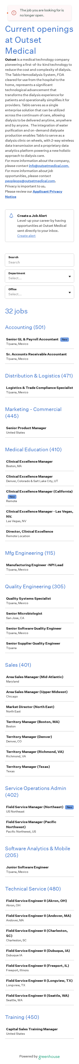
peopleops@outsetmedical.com (30, 181)
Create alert (26, 236)
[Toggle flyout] (69, 276)
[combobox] (8, 278)
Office (12, 289)
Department (16, 273)
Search (13, 257)
